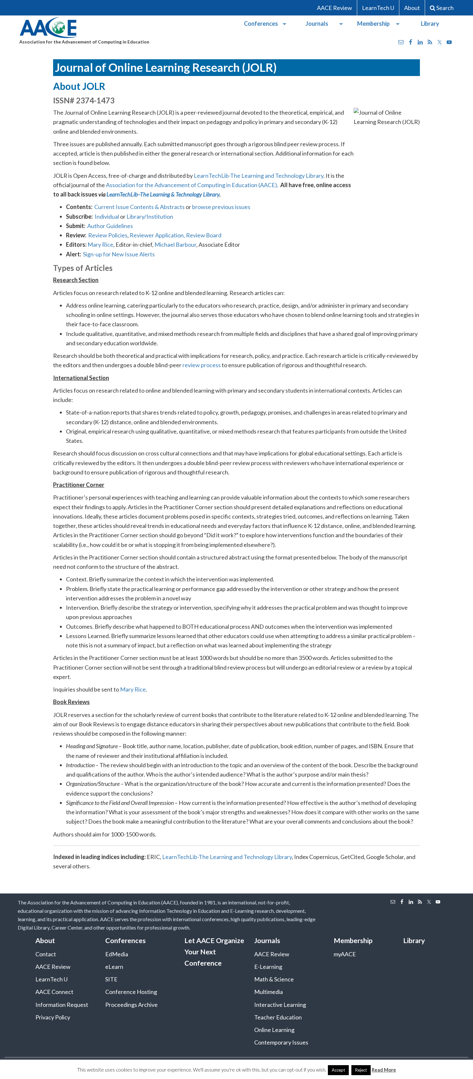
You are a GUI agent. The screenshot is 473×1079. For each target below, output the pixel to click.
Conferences (261, 23)
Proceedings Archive (131, 1004)
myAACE (345, 954)
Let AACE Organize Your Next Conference (214, 951)
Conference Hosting (131, 991)
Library (430, 23)
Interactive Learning (280, 1004)
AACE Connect (54, 991)
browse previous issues (221, 206)
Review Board (203, 235)
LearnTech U (378, 7)
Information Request (61, 1004)
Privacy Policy (52, 1017)
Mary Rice (100, 244)
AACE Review (334, 7)
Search (445, 7)
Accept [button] (338, 1070)
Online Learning (274, 1029)
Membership (373, 23)
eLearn (114, 966)
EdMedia (116, 954)
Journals (317, 23)
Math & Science (274, 979)
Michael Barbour (175, 244)
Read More (384, 1070)
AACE (49, 27)
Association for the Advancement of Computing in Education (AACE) (191, 184)
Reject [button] (361, 1070)
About (412, 7)
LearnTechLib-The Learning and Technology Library (258, 175)
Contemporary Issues (281, 1042)
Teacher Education (278, 1017)
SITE (111, 979)
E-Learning (268, 966)
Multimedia (268, 991)
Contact (45, 954)
